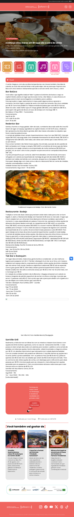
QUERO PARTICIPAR (35, 404)
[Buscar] (66, 6)
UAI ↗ (70, 1)
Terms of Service (56, 514)
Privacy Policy (44, 514)
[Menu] (70, 6)
